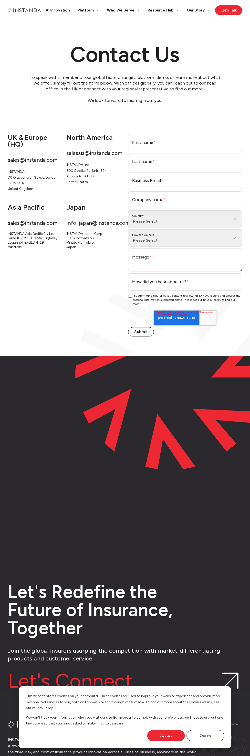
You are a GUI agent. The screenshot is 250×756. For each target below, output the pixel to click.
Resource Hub (161, 10)
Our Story (196, 10)
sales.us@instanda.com (94, 153)
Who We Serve (121, 10)
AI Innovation (58, 10)
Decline (205, 736)
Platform (86, 10)
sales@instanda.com (32, 160)
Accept (166, 736)
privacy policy (212, 300)
